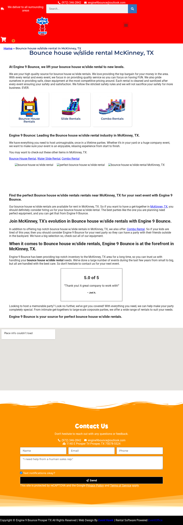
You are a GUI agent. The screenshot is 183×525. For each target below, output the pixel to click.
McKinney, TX (158, 206)
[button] (126, 25)
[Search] (132, 8)
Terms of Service (120, 485)
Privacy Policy (95, 485)
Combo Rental (71, 158)
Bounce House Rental (22, 158)
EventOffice (155, 520)
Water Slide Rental (48, 158)
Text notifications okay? (39, 473)
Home (8, 48)
